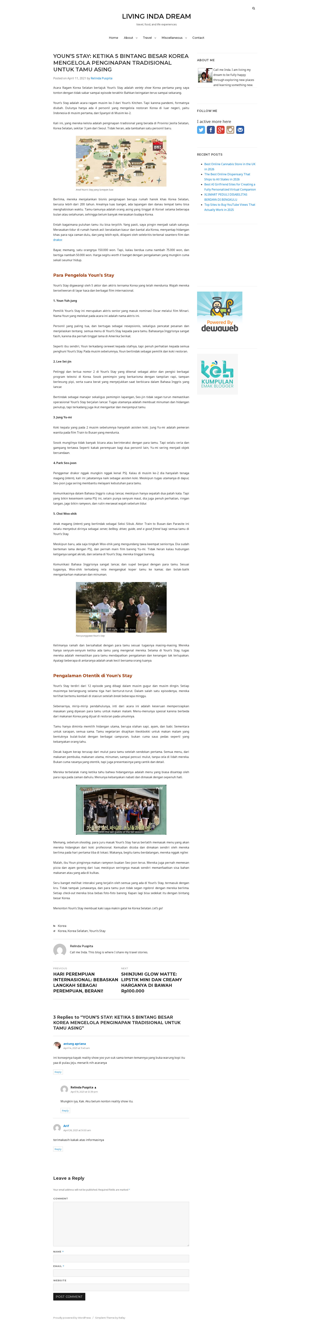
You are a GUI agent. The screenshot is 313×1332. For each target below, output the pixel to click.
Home (113, 37)
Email (58, 1266)
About (128, 37)
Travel (147, 37)
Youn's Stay (97, 931)
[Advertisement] (227, 252)
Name (58, 1251)
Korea (62, 926)
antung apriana (74, 1044)
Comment (60, 1198)
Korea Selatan (78, 931)
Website (59, 1280)
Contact (198, 37)
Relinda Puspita (101, 78)
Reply (58, 1071)
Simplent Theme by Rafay (110, 1317)
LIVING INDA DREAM (156, 16)
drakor (57, 240)
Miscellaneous (172, 37)
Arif (66, 1126)
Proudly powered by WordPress (72, 1317)
